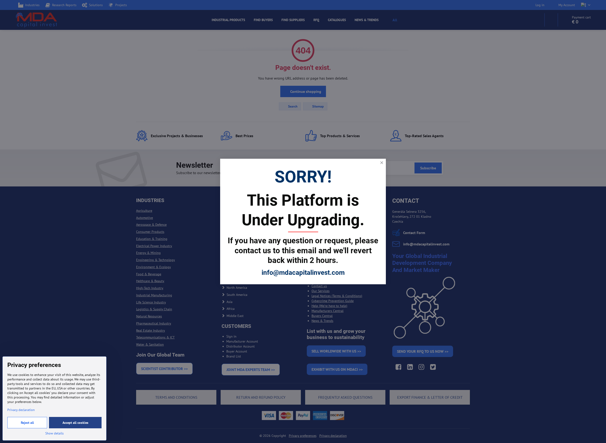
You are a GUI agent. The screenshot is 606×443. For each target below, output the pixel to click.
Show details (54, 433)
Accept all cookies (75, 422)
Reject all (27, 422)
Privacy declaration (21, 410)
